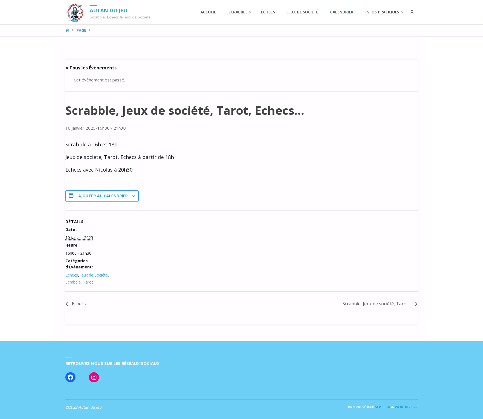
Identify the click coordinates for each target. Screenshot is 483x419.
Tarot (88, 282)
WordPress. (406, 406)
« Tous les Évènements (91, 68)
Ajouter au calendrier (103, 195)
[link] (412, 12)
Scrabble (73, 282)
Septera (382, 406)
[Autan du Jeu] (75, 12)
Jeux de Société (94, 275)
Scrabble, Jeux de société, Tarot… (377, 304)
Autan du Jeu (108, 10)
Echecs (71, 275)
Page (81, 30)
